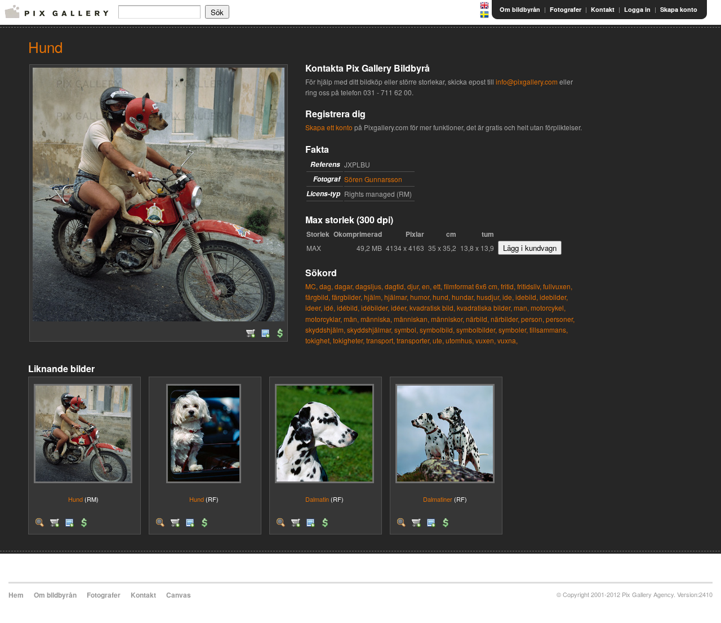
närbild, (477, 319)
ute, (438, 340)
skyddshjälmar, (370, 329)
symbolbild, (437, 329)
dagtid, (395, 286)
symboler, (513, 329)
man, (521, 307)
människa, (376, 319)
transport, (380, 340)
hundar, (463, 297)
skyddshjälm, (325, 329)
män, (351, 319)
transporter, (414, 340)
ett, (437, 286)
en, (426, 286)
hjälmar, (396, 297)
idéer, (399, 307)
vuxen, (485, 340)
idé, (329, 307)
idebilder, (554, 297)
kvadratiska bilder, (484, 307)
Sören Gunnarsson (373, 179)
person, (532, 319)
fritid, (508, 286)
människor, (447, 319)
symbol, (406, 329)
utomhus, (460, 340)
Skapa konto (678, 9)
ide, (508, 297)
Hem (16, 595)
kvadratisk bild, (432, 307)
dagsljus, (369, 286)
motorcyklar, (323, 319)
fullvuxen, (557, 286)
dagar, (344, 286)
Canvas (178, 595)
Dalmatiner (437, 498)
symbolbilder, (476, 329)
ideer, (313, 307)
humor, (420, 297)
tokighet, (318, 340)
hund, (441, 297)
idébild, (348, 307)
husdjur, (489, 297)
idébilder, (375, 307)
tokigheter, (348, 340)
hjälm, (373, 297)
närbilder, (505, 319)
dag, (326, 286)
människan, (411, 319)
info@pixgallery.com (527, 81)
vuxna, (507, 340)
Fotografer (565, 9)
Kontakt (603, 9)
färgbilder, (347, 297)
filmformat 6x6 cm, (471, 286)
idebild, (526, 297)
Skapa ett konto (329, 127)
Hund (75, 498)
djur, (413, 286)
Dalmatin (317, 498)
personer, (560, 319)
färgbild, (317, 297)
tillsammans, (548, 329)
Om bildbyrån (520, 9)
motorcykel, (548, 307)
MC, (311, 286)
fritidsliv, (529, 286)
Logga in (637, 9)
